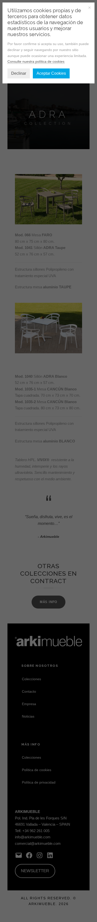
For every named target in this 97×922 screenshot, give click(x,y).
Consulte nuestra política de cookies (35, 61)
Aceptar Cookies (51, 73)
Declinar (18, 73)
